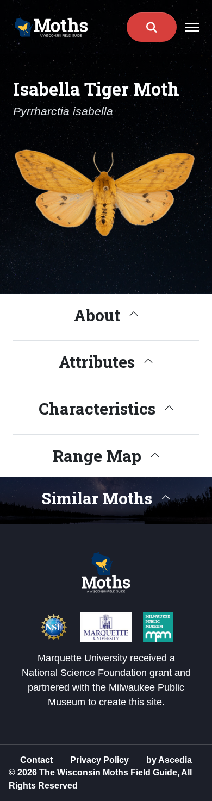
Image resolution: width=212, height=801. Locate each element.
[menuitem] (36, 760)
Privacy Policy (99, 760)
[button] (152, 27)
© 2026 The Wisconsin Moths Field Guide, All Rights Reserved (100, 779)
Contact (36, 760)
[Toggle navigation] (192, 27)
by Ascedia (169, 760)
